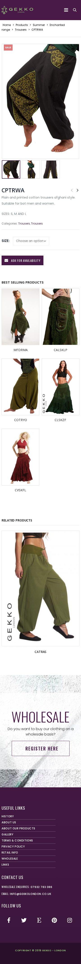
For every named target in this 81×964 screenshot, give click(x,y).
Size (5, 240)
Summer (39, 25)
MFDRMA (21, 350)
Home (7, 25)
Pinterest (54, 920)
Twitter (24, 920)
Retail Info (10, 852)
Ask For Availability (25, 260)
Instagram (69, 920)
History (8, 816)
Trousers (21, 30)
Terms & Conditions (17, 840)
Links (5, 865)
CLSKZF (60, 420)
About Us (9, 822)
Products (22, 25)
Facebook (9, 920)
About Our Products (18, 828)
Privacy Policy (13, 846)
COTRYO (20, 420)
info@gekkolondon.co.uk (30, 894)
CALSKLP (60, 350)
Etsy (39, 920)
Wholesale (10, 858)
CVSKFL (20, 490)
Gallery (7, 834)
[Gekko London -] (17, 10)
